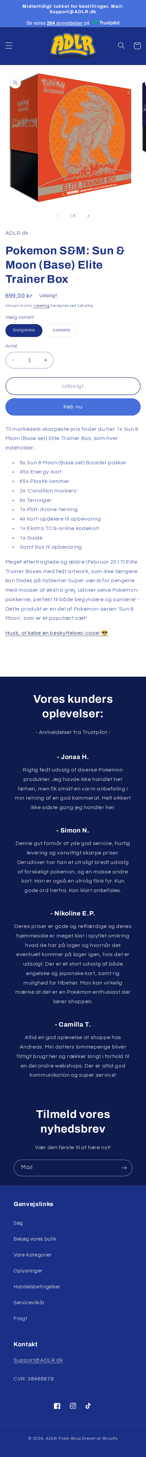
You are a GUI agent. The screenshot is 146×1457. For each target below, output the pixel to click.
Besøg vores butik (35, 1239)
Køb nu (72, 406)
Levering (42, 306)
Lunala (65, 332)
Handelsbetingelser (37, 1286)
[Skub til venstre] (57, 215)
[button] (9, 46)
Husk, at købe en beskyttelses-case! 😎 (56, 633)
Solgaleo (27, 332)
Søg (18, 1223)
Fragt (20, 1318)
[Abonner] (124, 1168)
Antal (11, 346)
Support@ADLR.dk (38, 1360)
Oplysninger (28, 1270)
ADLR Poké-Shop (63, 1438)
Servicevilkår (29, 1302)
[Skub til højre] (88, 215)
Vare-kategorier (33, 1255)
